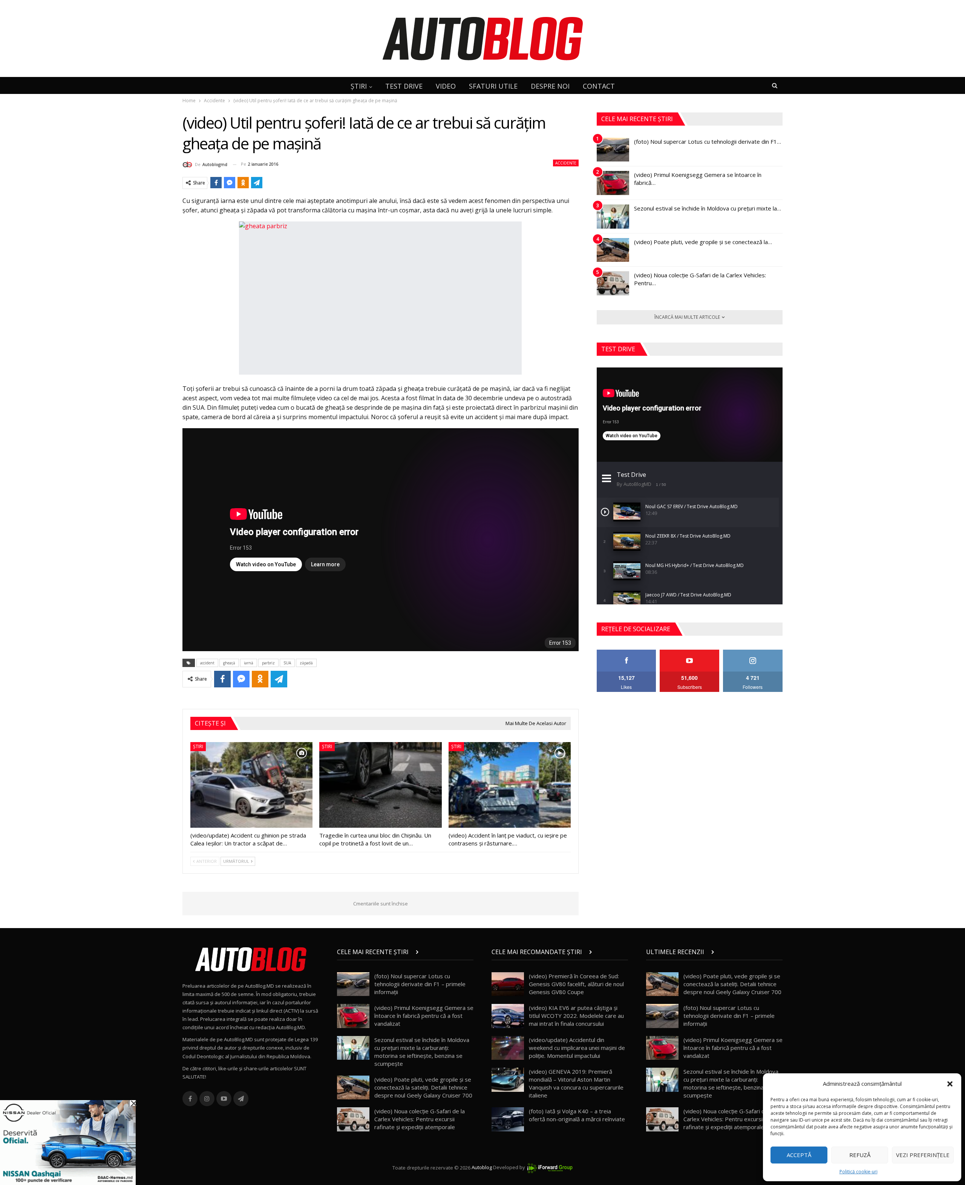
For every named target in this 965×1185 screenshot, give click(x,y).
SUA (287, 663)
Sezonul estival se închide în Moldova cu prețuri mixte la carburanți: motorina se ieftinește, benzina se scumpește (421, 1051)
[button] (950, 1084)
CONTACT (599, 86)
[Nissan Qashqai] (68, 1142)
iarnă (248, 663)
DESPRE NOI (550, 86)
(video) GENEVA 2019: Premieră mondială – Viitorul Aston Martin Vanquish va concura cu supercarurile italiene (576, 1083)
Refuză (859, 1155)
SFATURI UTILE (493, 86)
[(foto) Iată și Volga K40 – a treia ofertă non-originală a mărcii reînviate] (508, 1119)
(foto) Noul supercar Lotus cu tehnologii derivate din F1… (707, 141)
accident (207, 663)
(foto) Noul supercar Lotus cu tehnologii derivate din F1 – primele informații (420, 984)
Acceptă (799, 1155)
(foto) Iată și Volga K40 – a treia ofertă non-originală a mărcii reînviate (577, 1115)
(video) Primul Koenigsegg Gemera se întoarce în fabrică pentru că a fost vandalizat (423, 1015)
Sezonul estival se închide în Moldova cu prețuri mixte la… (707, 208)
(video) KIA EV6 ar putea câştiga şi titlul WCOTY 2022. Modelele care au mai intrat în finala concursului (576, 1015)
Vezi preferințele (923, 1155)
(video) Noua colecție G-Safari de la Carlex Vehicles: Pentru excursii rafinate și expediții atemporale (419, 1119)
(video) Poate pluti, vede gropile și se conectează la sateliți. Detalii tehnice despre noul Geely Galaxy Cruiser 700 (423, 1087)
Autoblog (482, 1167)
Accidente (565, 163)
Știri (198, 746)
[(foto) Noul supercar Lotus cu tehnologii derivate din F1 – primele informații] (613, 150)
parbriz (268, 663)
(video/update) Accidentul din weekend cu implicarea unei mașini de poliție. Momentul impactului (577, 1047)
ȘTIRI (359, 86)
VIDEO (446, 86)
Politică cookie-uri (858, 1171)
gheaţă (229, 663)
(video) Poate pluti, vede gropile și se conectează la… (703, 242)
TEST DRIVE (404, 86)
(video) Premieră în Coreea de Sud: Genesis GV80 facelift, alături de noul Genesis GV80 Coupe (576, 984)
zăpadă (306, 663)
